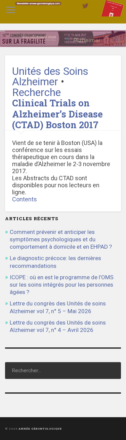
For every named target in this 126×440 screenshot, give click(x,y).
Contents (24, 199)
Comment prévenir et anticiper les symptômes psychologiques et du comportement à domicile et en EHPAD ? (61, 239)
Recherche (36, 92)
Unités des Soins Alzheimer (50, 76)
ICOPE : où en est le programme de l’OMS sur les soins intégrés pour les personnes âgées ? (62, 284)
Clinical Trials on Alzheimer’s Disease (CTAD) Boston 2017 (57, 114)
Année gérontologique (40, 428)
